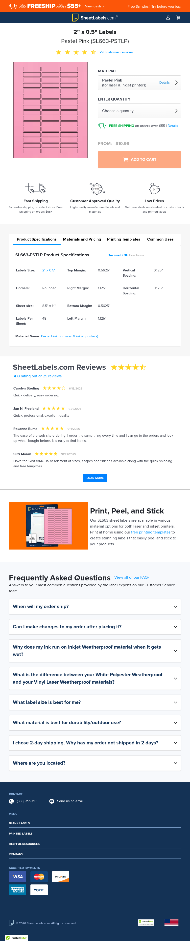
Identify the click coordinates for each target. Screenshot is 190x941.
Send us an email (70, 801)
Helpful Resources (24, 844)
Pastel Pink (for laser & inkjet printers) (69, 336)
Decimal (114, 255)
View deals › (94, 6)
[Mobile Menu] (12, 17)
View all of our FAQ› (131, 577)
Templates (123, 239)
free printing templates (150, 532)
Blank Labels (19, 823)
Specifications (37, 239)
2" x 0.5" (48, 270)
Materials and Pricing (82, 239)
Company (16, 854)
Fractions (136, 255)
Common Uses (160, 239)
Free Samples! (138, 6)
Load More (95, 478)
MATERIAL (107, 71)
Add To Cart (142, 159)
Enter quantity (114, 99)
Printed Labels (20, 833)
